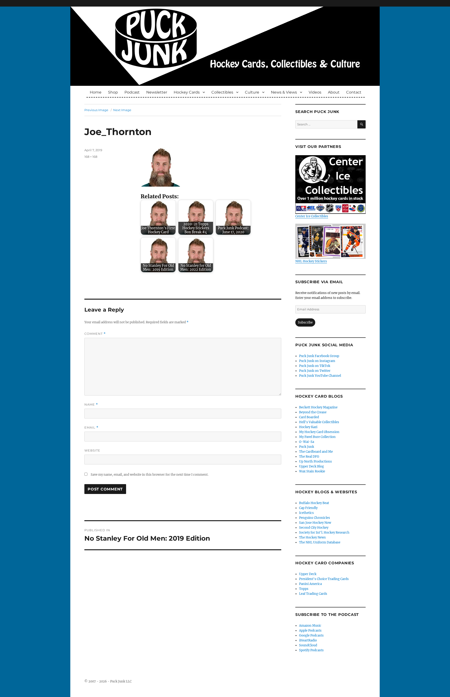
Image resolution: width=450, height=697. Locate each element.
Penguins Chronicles (314, 518)
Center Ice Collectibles (311, 216)
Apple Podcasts (310, 631)
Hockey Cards (187, 92)
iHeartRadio (308, 640)
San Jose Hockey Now (315, 523)
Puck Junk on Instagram (317, 361)
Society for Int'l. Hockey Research (324, 533)
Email (91, 428)
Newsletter (156, 92)
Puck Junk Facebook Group (319, 356)
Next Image (122, 110)
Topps (303, 589)
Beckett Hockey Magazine (318, 407)
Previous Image (96, 110)
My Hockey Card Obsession (319, 432)
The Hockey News (312, 537)
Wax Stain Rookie (312, 471)
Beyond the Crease (312, 412)
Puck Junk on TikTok (314, 366)
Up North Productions (315, 461)
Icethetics (306, 513)
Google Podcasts (311, 635)
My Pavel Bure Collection (317, 437)
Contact (353, 92)
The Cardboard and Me (316, 452)
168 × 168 (90, 156)
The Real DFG (309, 457)
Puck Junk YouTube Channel (320, 376)
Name (91, 405)
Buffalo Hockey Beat (314, 503)
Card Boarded (309, 417)
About (334, 92)
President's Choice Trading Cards (324, 579)
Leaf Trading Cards (313, 594)
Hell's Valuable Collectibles (319, 422)
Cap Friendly (308, 508)
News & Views (284, 92)
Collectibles (222, 92)
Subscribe (305, 322)
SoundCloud (308, 645)
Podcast (132, 92)
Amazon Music (310, 626)
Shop (113, 92)
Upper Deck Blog (311, 466)
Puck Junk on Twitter (314, 371)
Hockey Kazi (308, 427)
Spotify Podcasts (311, 650)
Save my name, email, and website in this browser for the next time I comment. (149, 475)
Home (95, 92)
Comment (95, 334)
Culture (252, 92)
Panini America (310, 584)
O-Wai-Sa (306, 442)
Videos (315, 92)
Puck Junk (306, 447)
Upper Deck (307, 574)
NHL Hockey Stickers (311, 261)
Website (92, 450)
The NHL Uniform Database (319, 542)
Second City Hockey (313, 528)
